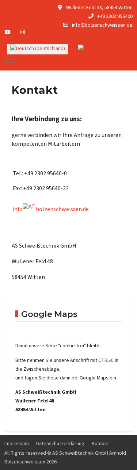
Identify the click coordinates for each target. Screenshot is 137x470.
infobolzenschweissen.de (51, 209)
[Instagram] (23, 32)
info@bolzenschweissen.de (102, 25)
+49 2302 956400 (115, 16)
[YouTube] (7, 32)
